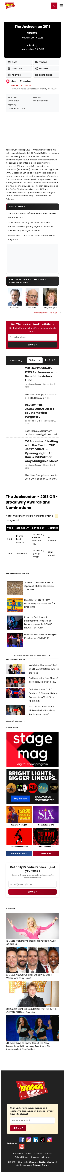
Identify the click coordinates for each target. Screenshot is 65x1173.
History (43, 68)
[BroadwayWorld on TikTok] (43, 1140)
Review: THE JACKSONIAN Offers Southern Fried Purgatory (39, 411)
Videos (43, 62)
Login (46, 5)
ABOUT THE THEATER (21, 85)
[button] (54, 6)
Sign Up (32, 344)
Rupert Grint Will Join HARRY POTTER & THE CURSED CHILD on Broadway (31, 1010)
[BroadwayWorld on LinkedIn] (36, 1140)
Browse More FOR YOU (30, 655)
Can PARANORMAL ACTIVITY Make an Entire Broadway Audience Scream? (43, 710)
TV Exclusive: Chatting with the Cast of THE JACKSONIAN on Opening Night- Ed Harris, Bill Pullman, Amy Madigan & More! (30, 226)
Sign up (32, 891)
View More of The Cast (45, 312)
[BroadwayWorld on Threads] (50, 1140)
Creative (17, 68)
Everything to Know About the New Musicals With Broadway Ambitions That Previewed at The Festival (29, 1046)
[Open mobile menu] (61, 6)
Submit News (21, 1157)
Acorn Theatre (21, 81)
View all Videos (14, 720)
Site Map (45, 1157)
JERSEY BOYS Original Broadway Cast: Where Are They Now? (29, 976)
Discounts (46, 853)
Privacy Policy (41, 1165)
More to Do (46, 75)
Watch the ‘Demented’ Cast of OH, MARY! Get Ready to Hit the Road (44, 668)
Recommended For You (18, 574)
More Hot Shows (19, 853)
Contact (38, 1153)
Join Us (48, 1153)
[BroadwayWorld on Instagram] (29, 1140)
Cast (15, 62)
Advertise (18, 1153)
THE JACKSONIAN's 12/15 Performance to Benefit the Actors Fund (40, 374)
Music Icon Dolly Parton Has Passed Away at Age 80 (31, 942)
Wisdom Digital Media (41, 1162)
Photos (16, 75)
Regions (35, 1157)
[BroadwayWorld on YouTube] (22, 1147)
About (28, 1153)
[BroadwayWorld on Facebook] (22, 1140)
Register (37, 5)
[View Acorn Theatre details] (32, 130)
